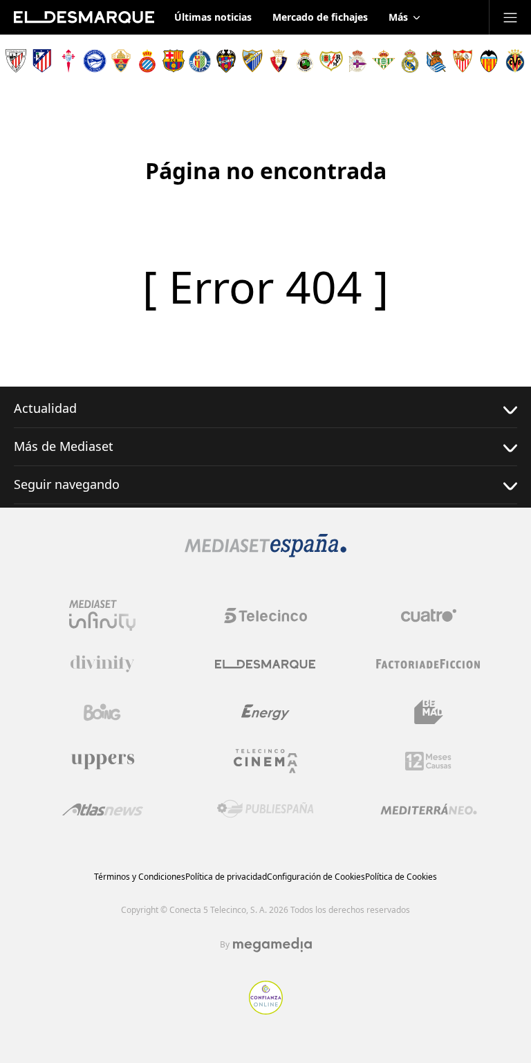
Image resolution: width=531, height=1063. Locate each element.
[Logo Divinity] (102, 664)
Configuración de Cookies (316, 876)
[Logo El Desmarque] (265, 664)
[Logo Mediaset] (265, 553)
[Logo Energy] (265, 712)
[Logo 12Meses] (428, 761)
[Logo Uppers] (102, 760)
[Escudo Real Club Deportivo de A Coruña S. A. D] (357, 61)
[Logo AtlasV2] (102, 809)
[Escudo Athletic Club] (16, 61)
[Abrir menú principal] (510, 17)
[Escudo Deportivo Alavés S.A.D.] (94, 61)
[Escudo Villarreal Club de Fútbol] (515, 61)
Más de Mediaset (63, 446)
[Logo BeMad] (428, 712)
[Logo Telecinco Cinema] (265, 761)
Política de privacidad (226, 876)
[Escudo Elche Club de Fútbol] (121, 61)
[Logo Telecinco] (265, 615)
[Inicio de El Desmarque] (84, 17)
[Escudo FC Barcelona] (173, 61)
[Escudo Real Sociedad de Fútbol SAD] (436, 61)
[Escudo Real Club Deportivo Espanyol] (147, 61)
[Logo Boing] (102, 712)
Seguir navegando (67, 484)
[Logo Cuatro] (428, 615)
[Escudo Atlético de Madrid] (42, 61)
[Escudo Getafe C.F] (200, 61)
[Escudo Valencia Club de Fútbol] (489, 61)
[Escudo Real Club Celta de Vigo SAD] (68, 61)
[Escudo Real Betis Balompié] (383, 61)
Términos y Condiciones (139, 876)
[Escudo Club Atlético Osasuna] (278, 61)
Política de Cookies (401, 876)
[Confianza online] (266, 1010)
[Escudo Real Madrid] (410, 61)
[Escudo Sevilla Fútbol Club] (462, 61)
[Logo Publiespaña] (265, 809)
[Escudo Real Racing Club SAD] (305, 61)
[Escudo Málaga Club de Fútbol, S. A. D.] (252, 61)
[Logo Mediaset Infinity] (102, 615)
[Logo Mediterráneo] (428, 809)
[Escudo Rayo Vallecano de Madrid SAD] (331, 61)
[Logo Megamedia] (272, 945)
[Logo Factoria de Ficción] (428, 664)
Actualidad (45, 408)
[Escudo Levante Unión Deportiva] (226, 61)
